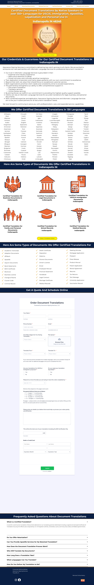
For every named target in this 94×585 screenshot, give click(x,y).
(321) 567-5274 (78, 1)
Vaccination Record (76, 283)
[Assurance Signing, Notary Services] (19, 579)
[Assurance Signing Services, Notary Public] (15, 579)
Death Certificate (45, 250)
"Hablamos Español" (77, 2)
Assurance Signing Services (14, 1)
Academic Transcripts (12, 250)
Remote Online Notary (79, 575)
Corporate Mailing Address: (20, 569)
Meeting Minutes (75, 250)
